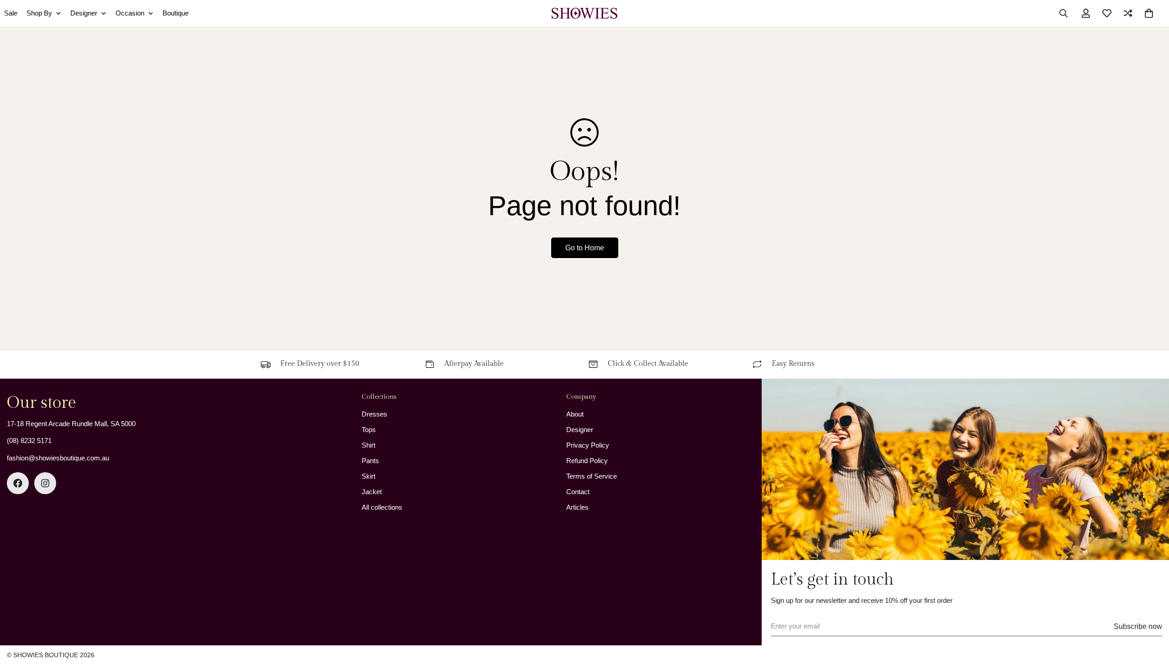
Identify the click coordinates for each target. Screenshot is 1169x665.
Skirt (368, 476)
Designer (579, 429)
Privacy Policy (587, 445)
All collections (382, 507)
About (575, 414)
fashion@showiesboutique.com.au (58, 458)
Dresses (374, 414)
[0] (1148, 13)
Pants (370, 460)
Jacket (372, 492)
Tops (369, 429)
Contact (578, 492)
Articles (577, 507)
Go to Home (584, 248)
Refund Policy (587, 460)
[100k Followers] (45, 483)
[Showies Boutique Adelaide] (585, 13)
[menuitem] (44, 13)
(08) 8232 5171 (29, 440)
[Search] (1063, 13)
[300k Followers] (18, 483)
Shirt (368, 445)
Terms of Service (591, 476)
